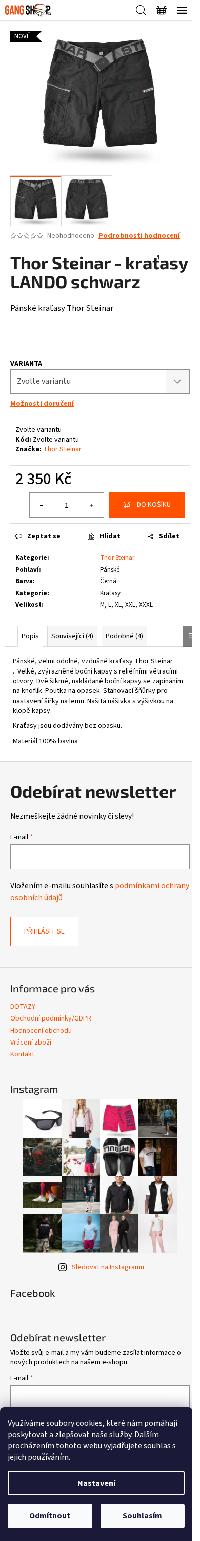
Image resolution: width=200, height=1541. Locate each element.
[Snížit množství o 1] (42, 505)
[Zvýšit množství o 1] (91, 505)
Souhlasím (142, 1516)
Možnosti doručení (42, 404)
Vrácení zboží (30, 1042)
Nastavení (96, 1483)
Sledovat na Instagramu (108, 1267)
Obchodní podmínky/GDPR (50, 1018)
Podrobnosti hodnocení (139, 236)
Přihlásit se (44, 931)
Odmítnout (49, 1516)
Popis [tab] (30, 636)
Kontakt (22, 1054)
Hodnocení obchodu (41, 1031)
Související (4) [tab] (72, 636)
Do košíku (154, 505)
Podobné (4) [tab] (124, 636)
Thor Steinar (62, 449)
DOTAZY (22, 1007)
